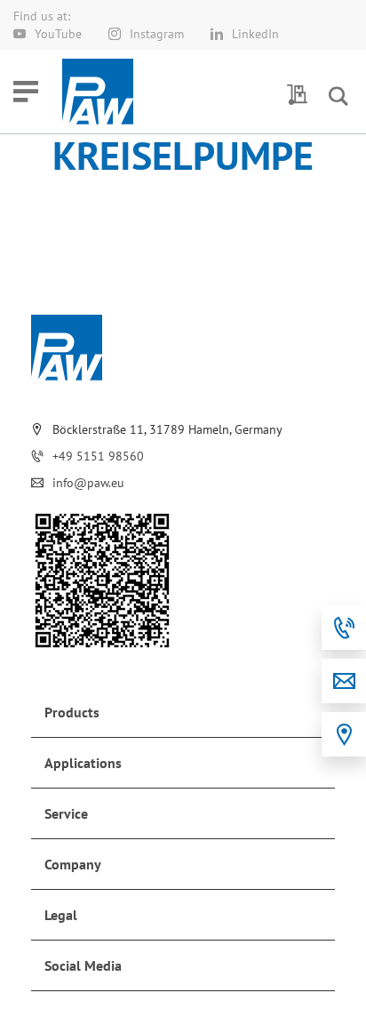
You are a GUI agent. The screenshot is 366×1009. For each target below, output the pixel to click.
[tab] (183, 712)
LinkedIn (255, 34)
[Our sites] (344, 734)
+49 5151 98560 (98, 456)
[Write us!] (344, 681)
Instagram (157, 34)
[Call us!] (344, 627)
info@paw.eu (88, 483)
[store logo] (97, 91)
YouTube (58, 34)
